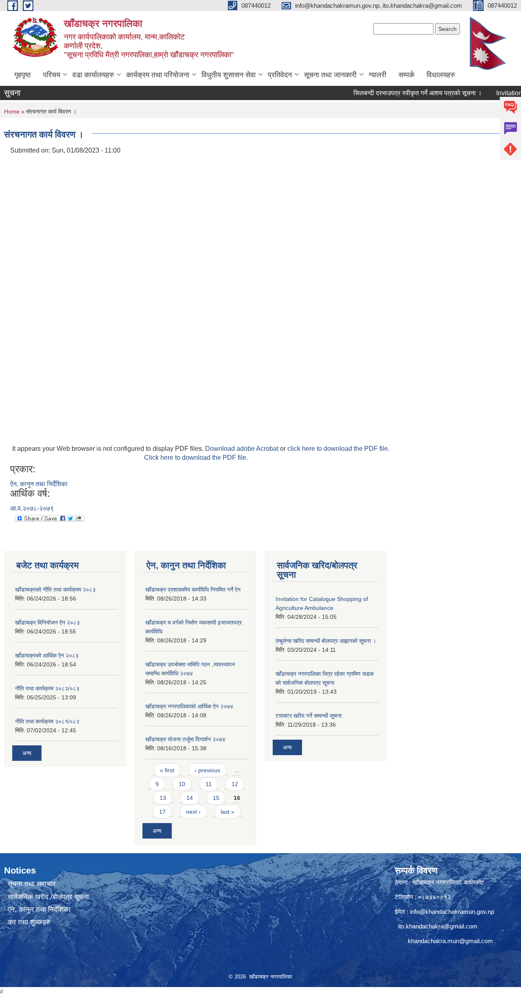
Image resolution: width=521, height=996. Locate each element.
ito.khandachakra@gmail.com (437, 926)
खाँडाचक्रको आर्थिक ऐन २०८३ (47, 655)
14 (189, 798)
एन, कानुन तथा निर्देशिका (39, 909)
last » (227, 811)
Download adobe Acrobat (242, 448)
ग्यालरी (377, 75)
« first (167, 770)
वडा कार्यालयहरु (93, 75)
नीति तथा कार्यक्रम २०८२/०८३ (47, 688)
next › (193, 811)
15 (216, 798)
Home (12, 111)
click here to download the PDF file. (338, 448)
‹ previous (207, 770)
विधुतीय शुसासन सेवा (228, 75)
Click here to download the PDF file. (196, 457)
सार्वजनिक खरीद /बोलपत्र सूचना (48, 897)
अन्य (26, 753)
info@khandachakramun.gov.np (452, 911)
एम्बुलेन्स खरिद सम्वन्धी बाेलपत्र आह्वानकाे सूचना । (326, 641)
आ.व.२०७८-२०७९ (32, 508)
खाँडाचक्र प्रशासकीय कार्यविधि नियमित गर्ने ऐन (193, 589)
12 (235, 784)
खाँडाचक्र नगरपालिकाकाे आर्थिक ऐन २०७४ (189, 706)
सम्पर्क (406, 75)
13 (163, 798)
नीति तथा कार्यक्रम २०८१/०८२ (47, 721)
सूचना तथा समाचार (31, 884)
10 (182, 784)
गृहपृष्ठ (22, 75)
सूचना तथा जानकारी (330, 75)
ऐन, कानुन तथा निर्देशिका (39, 484)
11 (209, 784)
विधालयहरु (441, 75)
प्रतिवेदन (280, 75)
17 (162, 811)
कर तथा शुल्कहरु (29, 922)
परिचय (51, 75)
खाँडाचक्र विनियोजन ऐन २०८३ (47, 622)
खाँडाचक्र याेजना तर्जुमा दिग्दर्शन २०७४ (185, 739)
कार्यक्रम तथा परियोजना (157, 75)
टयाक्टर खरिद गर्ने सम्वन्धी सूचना (308, 715)
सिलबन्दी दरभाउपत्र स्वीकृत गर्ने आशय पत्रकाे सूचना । (404, 93)
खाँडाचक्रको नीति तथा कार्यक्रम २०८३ (55, 589)
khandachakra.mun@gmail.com (450, 940)
